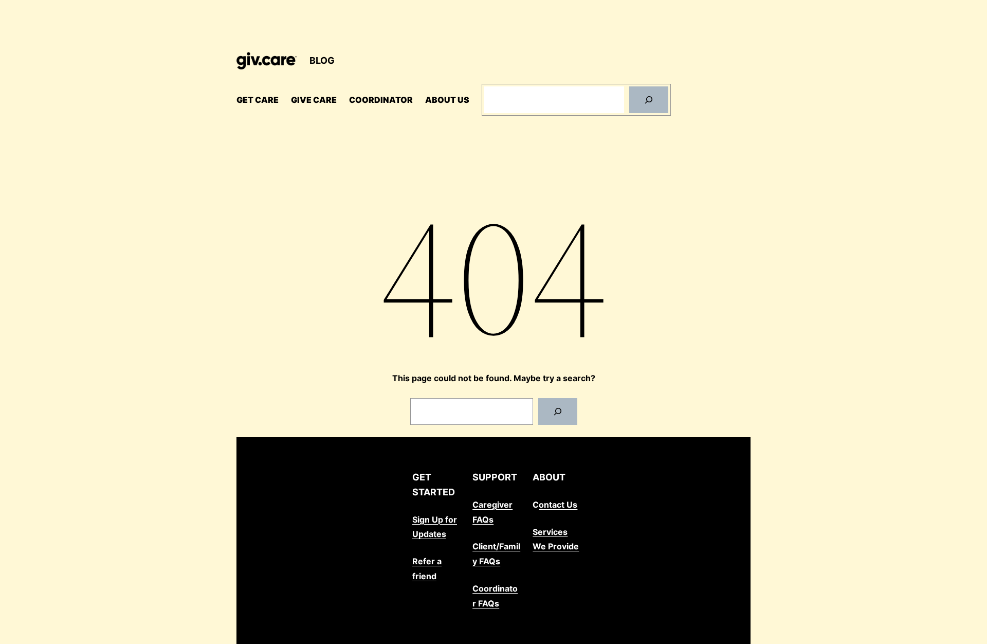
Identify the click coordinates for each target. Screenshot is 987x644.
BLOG (322, 60)
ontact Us (558, 504)
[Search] (648, 99)
